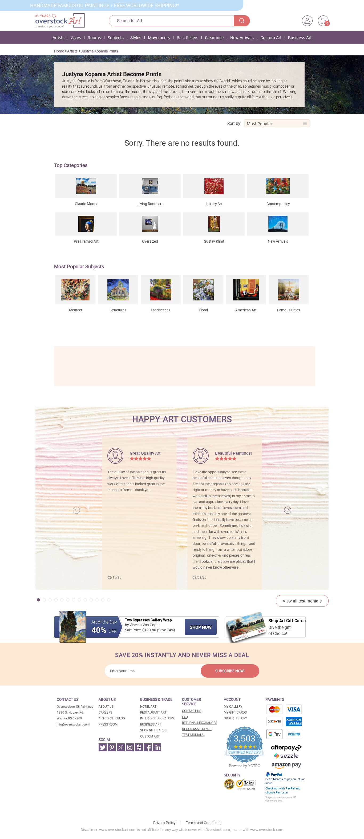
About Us (106, 706)
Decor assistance (197, 729)
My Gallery (233, 706)
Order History (235, 718)
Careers (105, 712)
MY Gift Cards (235, 712)
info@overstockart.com (73, 724)
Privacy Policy (164, 822)
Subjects (116, 37)
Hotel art (148, 706)
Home (59, 51)
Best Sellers (187, 37)
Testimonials (193, 735)
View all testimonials (302, 601)
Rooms (94, 37)
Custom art (150, 736)
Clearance (214, 37)
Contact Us (191, 711)
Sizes (76, 37)
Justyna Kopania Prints (99, 51)
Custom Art (270, 37)
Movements (159, 37)
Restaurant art (153, 712)
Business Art (300, 37)
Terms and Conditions (203, 822)
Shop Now (201, 627)
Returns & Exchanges (199, 723)
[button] (287, 510)
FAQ (185, 717)
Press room (108, 724)
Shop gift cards (153, 730)
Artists (58, 37)
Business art (150, 724)
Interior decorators (157, 718)
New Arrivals (242, 37)
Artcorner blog (112, 718)
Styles (135, 37)
